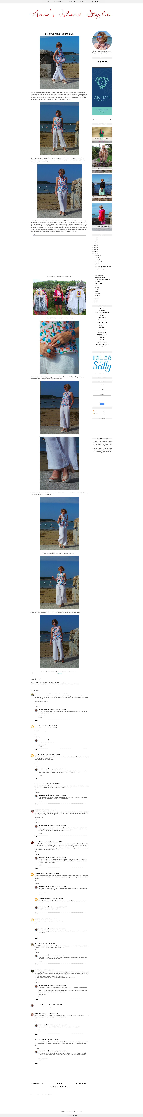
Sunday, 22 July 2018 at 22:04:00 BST (58, 985)
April (96, 289)
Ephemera (102, 314)
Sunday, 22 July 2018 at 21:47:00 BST (58, 825)
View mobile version (59, 1086)
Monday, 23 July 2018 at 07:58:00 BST (50, 1013)
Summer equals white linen (101, 273)
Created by (71, 1115)
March (96, 291)
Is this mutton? (102, 320)
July (96, 265)
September (97, 261)
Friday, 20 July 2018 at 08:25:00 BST (49, 919)
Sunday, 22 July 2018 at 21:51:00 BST (58, 857)
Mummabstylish (102, 329)
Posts (95, 411)
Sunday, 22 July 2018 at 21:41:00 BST (58, 769)
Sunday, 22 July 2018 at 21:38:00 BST (58, 740)
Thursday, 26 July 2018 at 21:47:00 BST (58, 907)
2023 (95, 243)
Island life (72, 1)
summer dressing (54, 683)
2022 (95, 245)
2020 (95, 249)
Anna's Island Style (71, 14)
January (96, 295)
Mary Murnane (102, 325)
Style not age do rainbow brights (102, 226)
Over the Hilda (102, 336)
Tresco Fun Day (63, 683)
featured (37, 683)
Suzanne (37, 725)
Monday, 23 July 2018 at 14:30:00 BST (54, 898)
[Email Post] (63, 682)
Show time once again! (100, 269)
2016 (95, 300)
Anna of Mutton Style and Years (42, 694)
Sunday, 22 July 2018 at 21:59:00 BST (58, 955)
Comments (96, 413)
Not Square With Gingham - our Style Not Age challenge (103, 267)
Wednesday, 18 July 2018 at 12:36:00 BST (48, 725)
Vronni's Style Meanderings (102, 344)
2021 (95, 247)
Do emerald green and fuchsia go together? (102, 139)
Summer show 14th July (100, 275)
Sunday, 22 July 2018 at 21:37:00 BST (54, 1004)
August (96, 263)
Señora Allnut (38, 754)
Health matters (59, 1)
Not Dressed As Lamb (102, 334)
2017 (95, 298)
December (97, 255)
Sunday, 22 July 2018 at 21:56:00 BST (58, 929)
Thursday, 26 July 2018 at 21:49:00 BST (58, 1024)
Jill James (37, 943)
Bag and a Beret (102, 310)
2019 (95, 251)
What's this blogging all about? (102, 196)
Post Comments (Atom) (45, 1094)
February (97, 293)
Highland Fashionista (102, 319)
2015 (95, 301)
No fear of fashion (102, 330)
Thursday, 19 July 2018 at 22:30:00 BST (50, 873)
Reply (36, 703)
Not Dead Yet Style (102, 332)
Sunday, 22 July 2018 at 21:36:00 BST (58, 709)
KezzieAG (102, 324)
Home (48, 1)
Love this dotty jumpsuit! (100, 277)
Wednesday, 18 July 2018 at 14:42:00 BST (50, 783)
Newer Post (38, 1083)
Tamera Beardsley (102, 341)
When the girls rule (102, 346)
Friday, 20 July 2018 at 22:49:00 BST (46, 970)
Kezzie (36, 970)
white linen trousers (73, 683)
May (96, 287)
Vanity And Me (38, 1013)
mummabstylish (38, 873)
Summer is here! (98, 283)
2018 (95, 253)
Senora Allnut (102, 337)
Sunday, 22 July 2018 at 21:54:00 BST (58, 886)
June (96, 285)
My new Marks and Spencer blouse (102, 279)
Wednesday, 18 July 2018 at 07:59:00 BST (59, 694)
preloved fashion (44, 683)
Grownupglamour (102, 317)
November (97, 257)
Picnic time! (97, 281)
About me (83, 1)
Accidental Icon (102, 308)
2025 (95, 240)
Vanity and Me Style (102, 342)
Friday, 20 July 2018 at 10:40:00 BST (47, 943)
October (97, 259)
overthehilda (38, 919)
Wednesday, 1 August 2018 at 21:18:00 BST (59, 1051)
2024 (95, 242)
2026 (95, 238)
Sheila (36, 810)
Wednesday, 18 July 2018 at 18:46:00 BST (53, 841)
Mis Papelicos (102, 327)
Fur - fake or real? (102, 168)
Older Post (80, 1083)
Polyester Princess (39, 841)
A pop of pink (97, 271)
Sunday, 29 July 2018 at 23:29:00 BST (51, 1039)
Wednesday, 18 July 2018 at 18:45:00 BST (47, 810)
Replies (37, 706)
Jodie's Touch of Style (102, 322)
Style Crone (102, 339)
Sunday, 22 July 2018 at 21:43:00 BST (58, 795)
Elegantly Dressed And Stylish (102, 312)
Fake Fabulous (102, 315)
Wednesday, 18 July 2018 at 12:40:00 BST (50, 754)
